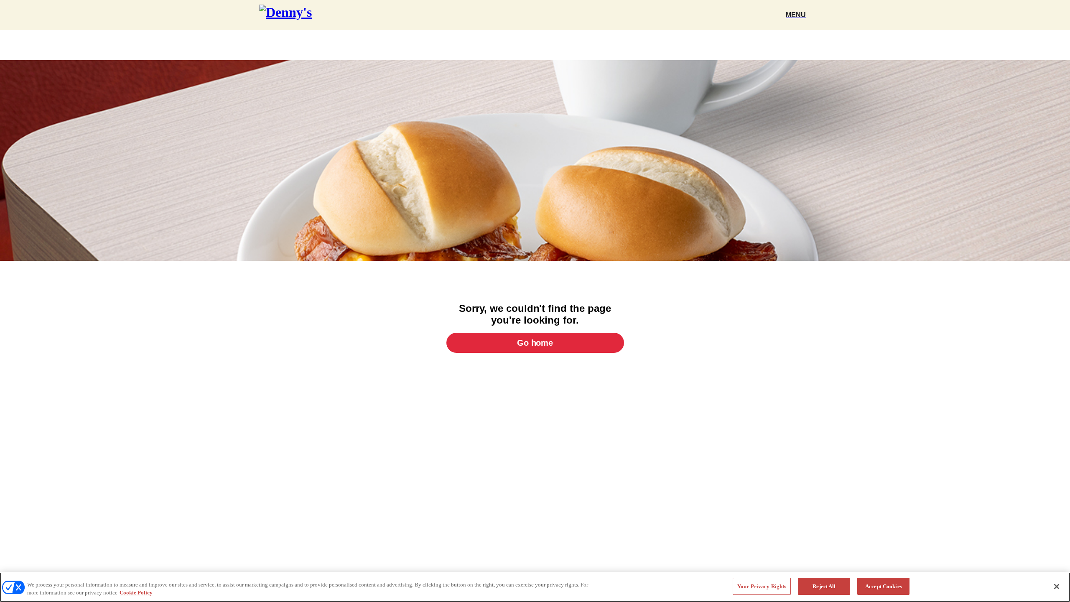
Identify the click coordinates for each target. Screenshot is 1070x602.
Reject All (824, 586)
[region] (535, 587)
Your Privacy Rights (761, 586)
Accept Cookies (883, 586)
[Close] (1056, 586)
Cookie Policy (136, 593)
